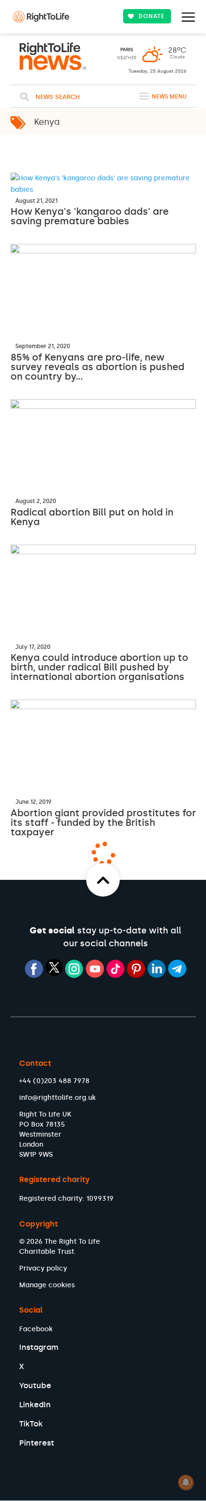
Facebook (36, 1329)
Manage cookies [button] (47, 1285)
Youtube (35, 1385)
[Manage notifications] (186, 1482)
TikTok (31, 1423)
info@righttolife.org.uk (57, 1098)
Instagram (38, 1347)
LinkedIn (35, 1404)
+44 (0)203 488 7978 (54, 1081)
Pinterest (36, 1442)
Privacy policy (43, 1268)
